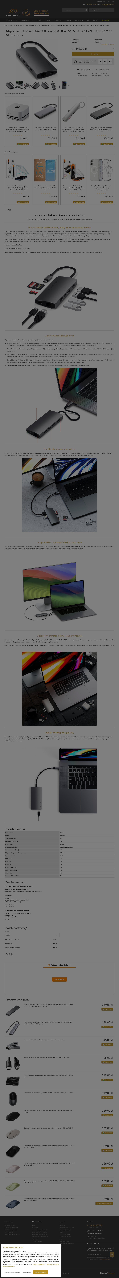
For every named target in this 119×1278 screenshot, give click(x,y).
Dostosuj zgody (27, 1272)
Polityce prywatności (39, 1264)
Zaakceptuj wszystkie (40, 1272)
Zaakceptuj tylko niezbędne (12, 1272)
